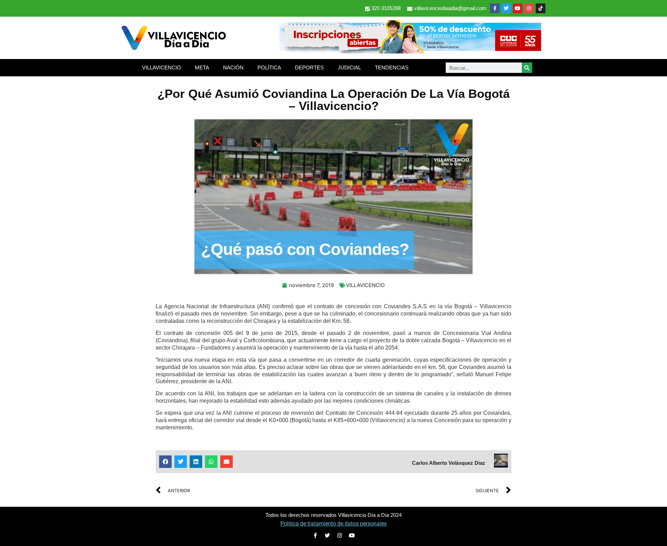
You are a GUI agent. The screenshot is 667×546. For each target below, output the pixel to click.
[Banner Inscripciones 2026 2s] (409, 51)
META (202, 67)
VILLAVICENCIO (161, 67)
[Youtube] (517, 8)
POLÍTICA (269, 67)
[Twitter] (506, 8)
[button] (165, 461)
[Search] (527, 67)
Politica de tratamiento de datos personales (333, 523)
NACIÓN (233, 67)
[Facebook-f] (495, 8)
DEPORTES (309, 67)
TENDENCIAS (392, 67)
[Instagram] (529, 8)
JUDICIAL (349, 67)
